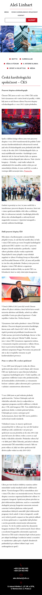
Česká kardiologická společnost (24, 12)
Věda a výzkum (12, 64)
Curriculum (27, 59)
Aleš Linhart (21, 5)
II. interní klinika (30, 64)
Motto (14, 59)
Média (6, 12)
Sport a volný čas (17, 68)
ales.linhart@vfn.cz (21, 578)
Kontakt (21, 15)
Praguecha (28, 171)
